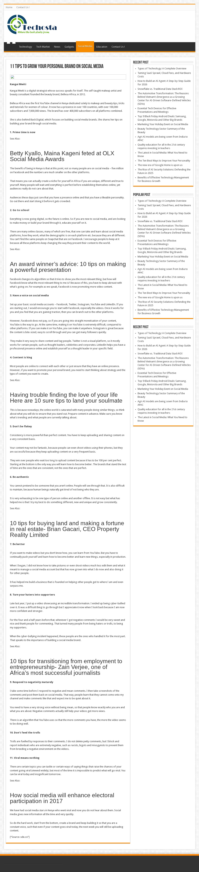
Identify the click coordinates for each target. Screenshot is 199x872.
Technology (25, 46)
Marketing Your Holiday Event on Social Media (163, 124)
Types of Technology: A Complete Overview (162, 68)
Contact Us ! (23, 7)
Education (101, 46)
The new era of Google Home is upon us (160, 165)
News (57, 46)
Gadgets (69, 46)
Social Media (85, 46)
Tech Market (43, 46)
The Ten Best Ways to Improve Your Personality (164, 160)
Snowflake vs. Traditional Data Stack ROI (160, 88)
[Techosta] (32, 32)
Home (9, 7)
